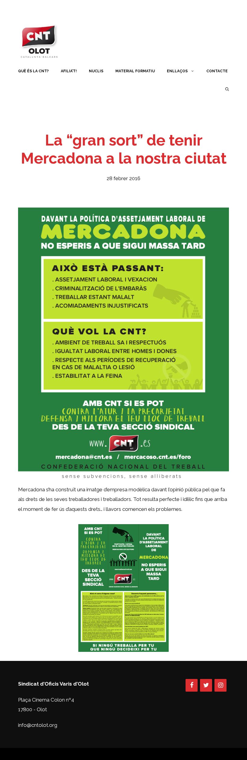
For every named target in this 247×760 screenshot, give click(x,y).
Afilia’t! (69, 71)
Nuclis (96, 71)
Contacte (217, 71)
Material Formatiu (135, 71)
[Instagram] (220, 685)
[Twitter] (206, 685)
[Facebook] (192, 685)
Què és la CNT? (33, 71)
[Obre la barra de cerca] (227, 89)
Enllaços (177, 71)
